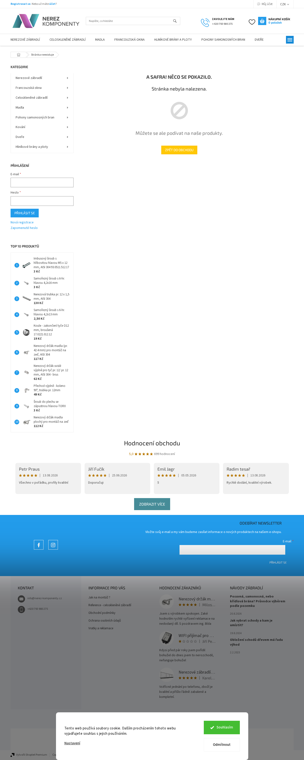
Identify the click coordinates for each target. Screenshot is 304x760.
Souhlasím (225, 727)
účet (52, 4)
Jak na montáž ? (99, 597)
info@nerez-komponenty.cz (44, 598)
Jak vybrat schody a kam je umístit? (251, 623)
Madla (20, 107)
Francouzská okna (29, 87)
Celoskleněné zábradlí (32, 97)
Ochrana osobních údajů (104, 620)
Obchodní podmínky (101, 613)
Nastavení (72, 743)
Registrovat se (21, 4)
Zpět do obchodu (179, 150)
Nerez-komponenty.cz (38, 549)
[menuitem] (25, 40)
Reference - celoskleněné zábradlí (109, 605)
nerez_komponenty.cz (53, 549)
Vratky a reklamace (100, 628)
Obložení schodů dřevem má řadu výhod (256, 642)
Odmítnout (221, 744)
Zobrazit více (152, 504)
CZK (283, 4)
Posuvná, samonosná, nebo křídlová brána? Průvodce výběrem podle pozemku (257, 601)
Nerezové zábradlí (29, 78)
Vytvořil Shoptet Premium (31, 755)
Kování (20, 127)
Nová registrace (22, 222)
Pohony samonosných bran (35, 117)
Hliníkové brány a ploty (32, 146)
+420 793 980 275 (37, 609)
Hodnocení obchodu (152, 443)
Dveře (20, 137)
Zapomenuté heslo (24, 228)
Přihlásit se (24, 213)
